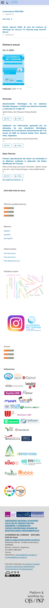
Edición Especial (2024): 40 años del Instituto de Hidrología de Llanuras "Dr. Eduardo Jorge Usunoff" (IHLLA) (24, 29)
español (7, 234)
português (8, 238)
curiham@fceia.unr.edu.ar (16, 557)
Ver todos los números (12, 180)
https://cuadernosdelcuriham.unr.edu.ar (22, 540)
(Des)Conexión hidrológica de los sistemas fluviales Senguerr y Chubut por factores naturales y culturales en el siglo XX (24, 106)
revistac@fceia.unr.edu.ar (26, 555)
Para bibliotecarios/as (12, 261)
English (7, 231)
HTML (19, 119)
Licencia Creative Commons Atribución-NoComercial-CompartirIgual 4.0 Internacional (22, 566)
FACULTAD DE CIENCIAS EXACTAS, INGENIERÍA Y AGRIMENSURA (19, 524)
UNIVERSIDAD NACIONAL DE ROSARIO (21, 520)
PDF (8, 119)
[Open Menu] (2, 2)
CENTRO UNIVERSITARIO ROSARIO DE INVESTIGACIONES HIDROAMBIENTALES (22, 529)
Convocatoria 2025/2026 (13, 11)
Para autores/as (10, 257)
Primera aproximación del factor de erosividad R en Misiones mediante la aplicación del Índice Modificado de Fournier (24, 161)
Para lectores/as (10, 253)
